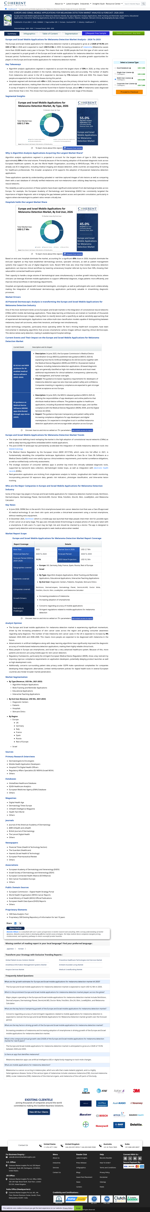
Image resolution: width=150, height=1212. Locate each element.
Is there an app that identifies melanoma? (22, 1054)
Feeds (102, 1187)
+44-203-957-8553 (72, 1147)
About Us (56, 1158)
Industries (56, 1163)
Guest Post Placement (84, 1177)
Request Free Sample (74, 148)
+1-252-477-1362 (50, 1147)
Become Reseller (106, 1158)
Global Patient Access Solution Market (20, 960)
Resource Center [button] (113, 3)
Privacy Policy (67, 1208)
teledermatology (16, 449)
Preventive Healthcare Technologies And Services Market (80, 960)
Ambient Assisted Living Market (71, 965)
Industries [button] (85, 3)
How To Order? (105, 1163)
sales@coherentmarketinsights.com (22, 1157)
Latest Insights (72, 3)
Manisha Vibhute (13, 932)
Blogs (78, 1172)
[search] (143, 4)
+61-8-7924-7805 (110, 1147)
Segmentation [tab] (71, 33)
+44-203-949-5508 (88, 1147)
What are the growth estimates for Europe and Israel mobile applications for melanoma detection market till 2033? (52, 981)
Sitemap (103, 1182)
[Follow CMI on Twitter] (130, 1158)
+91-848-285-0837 (132, 1147)
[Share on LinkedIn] (15, 923)
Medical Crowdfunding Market (70, 969)
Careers (79, 1187)
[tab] (12, 34)
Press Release (81, 1163)
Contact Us (57, 1172)
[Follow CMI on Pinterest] (140, 1158)
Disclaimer (104, 1177)
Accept (78, 1208)
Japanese (10, 949)
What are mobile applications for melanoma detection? (27, 1065)
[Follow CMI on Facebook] (135, 1158)
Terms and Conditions (108, 1168)
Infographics (81, 1168)
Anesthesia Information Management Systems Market (26, 965)
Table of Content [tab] (50, 33)
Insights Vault (99, 3)
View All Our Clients (38, 1112)
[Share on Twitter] (20, 923)
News (78, 1182)
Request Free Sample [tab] (96, 33)
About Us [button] (59, 3)
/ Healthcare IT (12, 9)
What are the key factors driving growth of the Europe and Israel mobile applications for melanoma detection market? (54, 1025)
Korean (21, 949)
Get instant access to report (82, 430)
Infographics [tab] (29, 33)
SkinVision (29, 519)
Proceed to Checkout (129, 92)
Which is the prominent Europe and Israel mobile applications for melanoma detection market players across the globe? (55, 992)
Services (56, 1168)
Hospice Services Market (15, 969)
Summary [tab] (12, 33)
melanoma (87, 47)
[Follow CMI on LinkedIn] (125, 1158)
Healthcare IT (89, 22)
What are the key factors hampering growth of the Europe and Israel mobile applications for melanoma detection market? (55, 1008)
